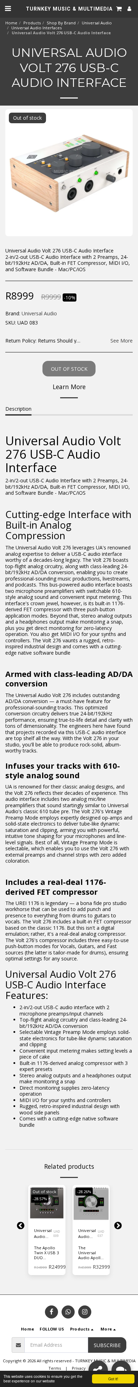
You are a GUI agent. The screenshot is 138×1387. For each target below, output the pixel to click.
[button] (8, 8)
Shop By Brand (61, 22)
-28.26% (84, 1191)
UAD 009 (56, 1234)
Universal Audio (97, 22)
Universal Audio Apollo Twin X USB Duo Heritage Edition (43, 1234)
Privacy (79, 1368)
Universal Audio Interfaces (36, 27)
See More (121, 341)
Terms (54, 1368)
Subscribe (107, 1345)
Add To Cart (91, 1217)
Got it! (113, 1378)
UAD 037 (101, 1234)
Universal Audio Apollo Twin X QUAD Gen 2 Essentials (87, 1234)
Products (32, 22)
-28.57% (40, 1198)
